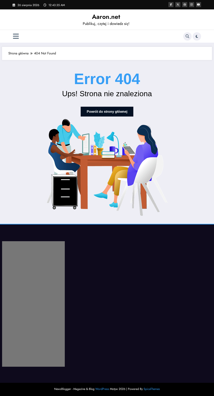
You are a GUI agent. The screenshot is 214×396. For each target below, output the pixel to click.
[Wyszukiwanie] (187, 36)
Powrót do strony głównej (107, 111)
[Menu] (15, 36)
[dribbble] (184, 4)
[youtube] (198, 4)
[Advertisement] (33, 304)
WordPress (102, 389)
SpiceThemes (152, 389)
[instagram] (191, 4)
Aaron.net (106, 16)
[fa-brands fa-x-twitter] (177, 4)
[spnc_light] (197, 36)
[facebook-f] (170, 4)
